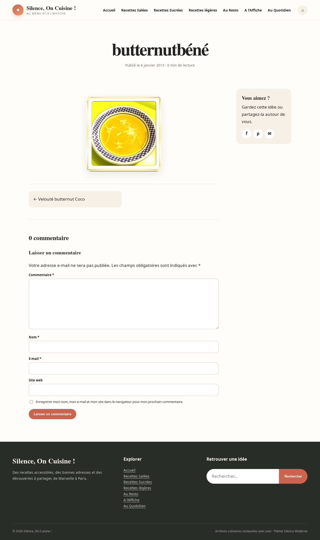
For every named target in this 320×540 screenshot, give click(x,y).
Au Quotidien (279, 10)
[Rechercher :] (242, 476)
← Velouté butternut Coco (59, 199)
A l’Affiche (253, 10)
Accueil (109, 10)
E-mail (35, 358)
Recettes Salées (134, 10)
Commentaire (41, 275)
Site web (35, 380)
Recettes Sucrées (168, 10)
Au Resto (230, 10)
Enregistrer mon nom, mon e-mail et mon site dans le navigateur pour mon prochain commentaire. (109, 401)
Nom (34, 337)
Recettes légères (203, 10)
